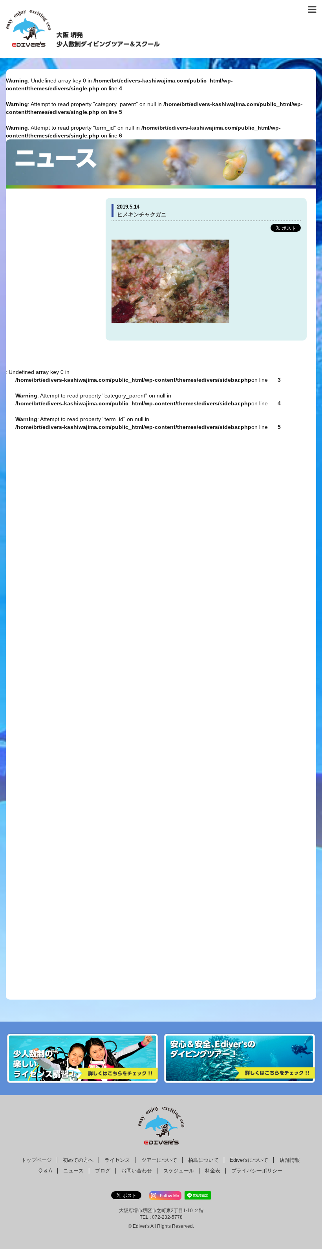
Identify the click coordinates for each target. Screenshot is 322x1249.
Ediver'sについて (249, 1160)
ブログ (102, 1171)
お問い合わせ (136, 1171)
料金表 (212, 1171)
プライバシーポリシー (256, 1171)
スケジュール (178, 1171)
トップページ (36, 1160)
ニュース (73, 1171)
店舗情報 (290, 1160)
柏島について (203, 1160)
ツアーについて (159, 1160)
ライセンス (117, 1160)
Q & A (45, 1171)
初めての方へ (78, 1160)
